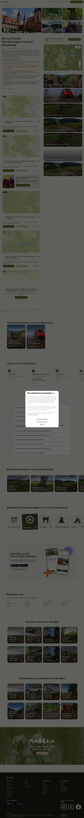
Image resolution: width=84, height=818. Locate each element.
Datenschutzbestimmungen (32, 414)
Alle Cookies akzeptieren (42, 419)
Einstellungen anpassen (42, 422)
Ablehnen (42, 424)
